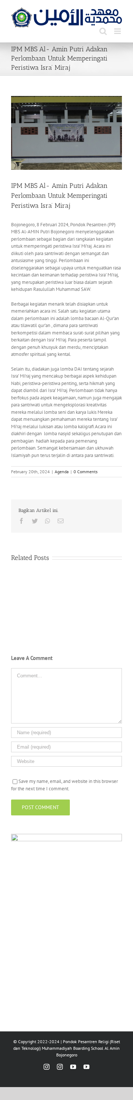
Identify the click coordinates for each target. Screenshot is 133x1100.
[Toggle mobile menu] (118, 31)
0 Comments (86, 471)
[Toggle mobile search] (103, 31)
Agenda (62, 471)
